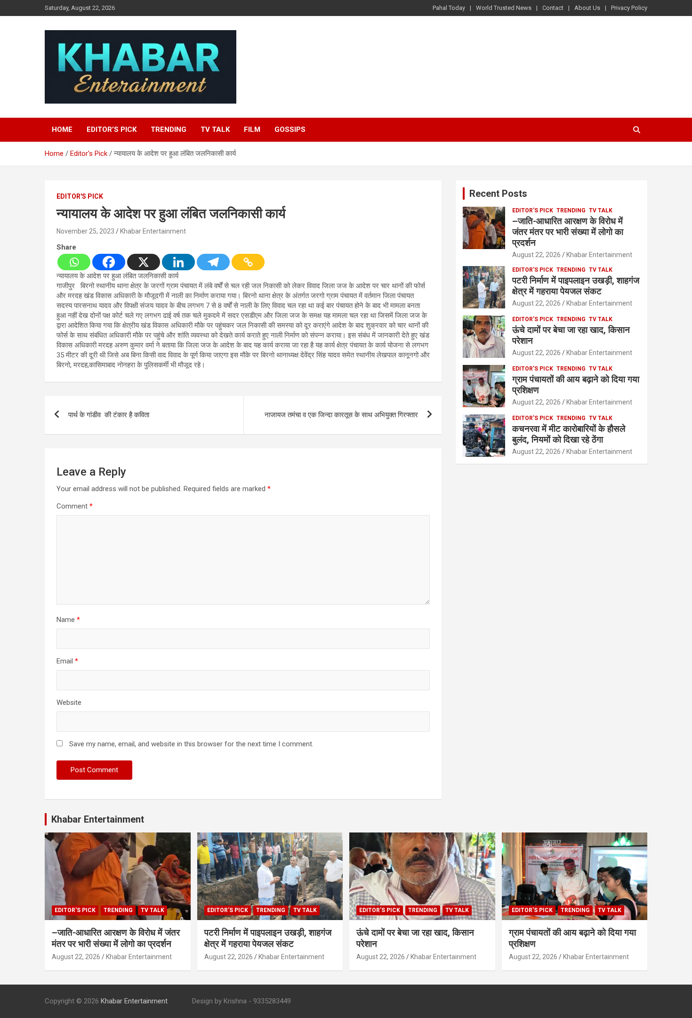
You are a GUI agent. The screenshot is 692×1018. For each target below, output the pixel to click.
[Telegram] (213, 262)
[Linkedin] (178, 262)
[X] (143, 262)
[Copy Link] (248, 262)
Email (67, 661)
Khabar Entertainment (153, 231)
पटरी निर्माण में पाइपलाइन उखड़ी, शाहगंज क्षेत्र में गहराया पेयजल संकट (575, 286)
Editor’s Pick (112, 129)
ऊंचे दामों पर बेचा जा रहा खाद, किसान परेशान (571, 335)
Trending (168, 129)
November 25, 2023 (85, 231)
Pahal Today (449, 7)
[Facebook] (108, 262)
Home (62, 129)
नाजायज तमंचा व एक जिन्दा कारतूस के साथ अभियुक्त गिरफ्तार (341, 415)
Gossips (290, 129)
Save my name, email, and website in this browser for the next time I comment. (191, 744)
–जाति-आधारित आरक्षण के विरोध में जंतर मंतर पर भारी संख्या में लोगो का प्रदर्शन (567, 232)
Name (68, 619)
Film (252, 129)
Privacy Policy (629, 7)
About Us (587, 7)
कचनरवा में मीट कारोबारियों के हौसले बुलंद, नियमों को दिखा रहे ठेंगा (568, 434)
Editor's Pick (79, 196)
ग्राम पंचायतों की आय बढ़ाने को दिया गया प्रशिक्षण (575, 385)
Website (68, 702)
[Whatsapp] (73, 262)
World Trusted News (503, 7)
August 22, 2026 (536, 255)
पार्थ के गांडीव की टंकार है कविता (109, 415)
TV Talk (215, 129)
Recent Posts (498, 193)
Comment (74, 506)
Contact (552, 7)
